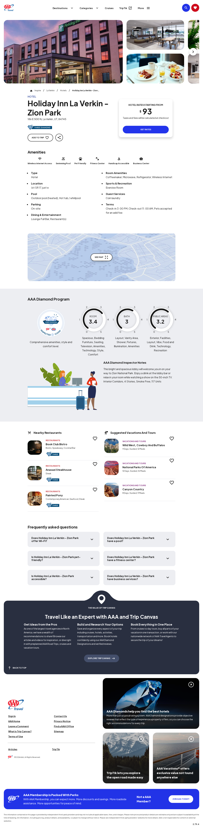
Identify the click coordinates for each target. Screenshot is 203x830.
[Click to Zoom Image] (63, 51)
